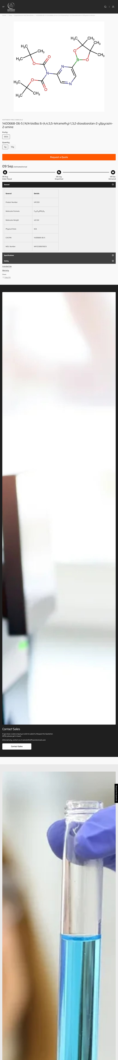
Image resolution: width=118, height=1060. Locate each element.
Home (4, 15)
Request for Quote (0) (116, 793)
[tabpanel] (59, 220)
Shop (10, 15)
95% (7, 137)
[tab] (59, 185)
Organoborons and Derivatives (24, 15)
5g (6, 147)
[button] (3, 6)
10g (13, 147)
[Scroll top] (115, 1057)
